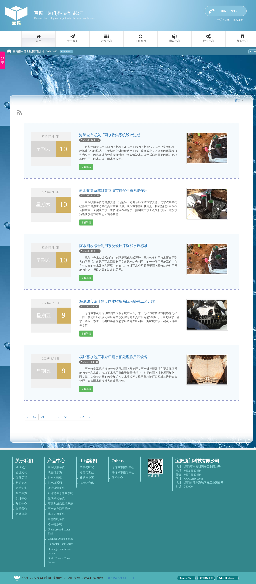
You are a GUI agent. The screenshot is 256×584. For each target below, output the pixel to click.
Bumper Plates (186, 578)
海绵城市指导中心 (123, 472)
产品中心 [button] (106, 41)
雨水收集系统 (56, 467)
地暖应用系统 (56, 513)
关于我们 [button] (72, 41)
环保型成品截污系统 (60, 503)
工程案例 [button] (140, 41)
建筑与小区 (87, 477)
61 (50, 416)
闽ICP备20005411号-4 (121, 577)
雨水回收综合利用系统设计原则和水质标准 (113, 246)
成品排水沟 (55, 472)
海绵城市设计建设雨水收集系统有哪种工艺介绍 (117, 301)
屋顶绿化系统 (56, 498)
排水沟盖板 (55, 477)
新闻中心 (117, 477)
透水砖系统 (55, 524)
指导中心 (174, 41)
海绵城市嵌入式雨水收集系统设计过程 (109, 135)
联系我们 (21, 508)
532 (82, 416)
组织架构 (21, 482)
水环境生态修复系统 (60, 493)
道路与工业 (87, 472)
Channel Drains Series (60, 538)
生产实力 (21, 493)
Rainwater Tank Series (60, 543)
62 (58, 416)
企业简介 (21, 467)
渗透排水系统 (56, 488)
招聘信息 (21, 513)
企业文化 (21, 472)
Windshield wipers (227, 578)
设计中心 (21, 498)
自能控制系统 (56, 519)
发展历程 (21, 477)
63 (65, 416)
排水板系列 (55, 482)
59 (34, 416)
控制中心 (208, 41)
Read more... (66, 52)
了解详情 (86, 167)
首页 (38, 41)
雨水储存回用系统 (59, 508)
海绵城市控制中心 (123, 467)
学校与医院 (87, 467)
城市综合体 (87, 482)
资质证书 (21, 488)
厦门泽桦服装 (206, 578)
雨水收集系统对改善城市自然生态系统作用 (113, 191)
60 (42, 416)
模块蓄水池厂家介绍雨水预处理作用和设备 (113, 357)
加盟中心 (21, 503)
